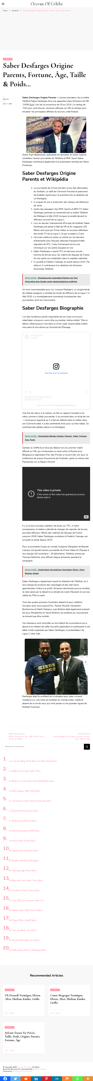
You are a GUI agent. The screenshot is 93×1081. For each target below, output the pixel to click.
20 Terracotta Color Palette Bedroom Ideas (30, 800)
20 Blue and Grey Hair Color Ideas (26, 880)
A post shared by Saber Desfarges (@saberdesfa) (56, 405)
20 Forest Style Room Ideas (22, 840)
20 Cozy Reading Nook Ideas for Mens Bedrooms (33, 761)
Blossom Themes (39, 1069)
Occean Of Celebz (47, 4)
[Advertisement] (46, 31)
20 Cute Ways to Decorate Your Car (26, 900)
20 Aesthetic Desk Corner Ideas (24, 890)
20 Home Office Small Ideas (22, 920)
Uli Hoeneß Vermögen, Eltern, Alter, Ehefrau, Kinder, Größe (23, 997)
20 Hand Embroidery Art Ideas (24, 940)
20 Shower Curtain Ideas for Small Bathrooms (31, 780)
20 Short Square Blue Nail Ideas (24, 790)
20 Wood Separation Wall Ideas (24, 830)
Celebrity (8, 59)
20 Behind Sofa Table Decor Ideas (25, 910)
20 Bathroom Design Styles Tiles (25, 771)
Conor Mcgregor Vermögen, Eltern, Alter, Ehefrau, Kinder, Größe (67, 999)
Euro (32, 104)
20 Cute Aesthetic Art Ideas (22, 930)
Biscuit (6, 99)
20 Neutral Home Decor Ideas (23, 810)
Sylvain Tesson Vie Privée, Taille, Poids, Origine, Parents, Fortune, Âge (22, 1036)
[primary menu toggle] (3, 4)
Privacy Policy (27, 1071)
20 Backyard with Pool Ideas (23, 820)
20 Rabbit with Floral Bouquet (24, 860)
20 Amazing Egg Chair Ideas (22, 870)
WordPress (17, 1071)
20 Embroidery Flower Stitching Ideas (27, 950)
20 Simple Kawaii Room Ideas (23, 850)
